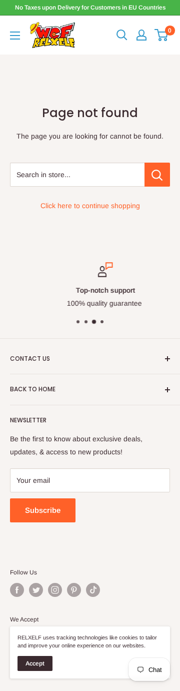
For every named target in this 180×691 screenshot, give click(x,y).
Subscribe (42, 510)
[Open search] (122, 35)
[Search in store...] (157, 175)
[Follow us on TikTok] (93, 590)
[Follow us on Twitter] (36, 590)
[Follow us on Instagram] (55, 590)
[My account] (141, 35)
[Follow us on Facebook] (17, 590)
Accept (35, 663)
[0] (162, 35)
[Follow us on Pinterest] (74, 590)
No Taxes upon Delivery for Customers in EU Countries (90, 7)
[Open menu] (15, 36)
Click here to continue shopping (90, 206)
